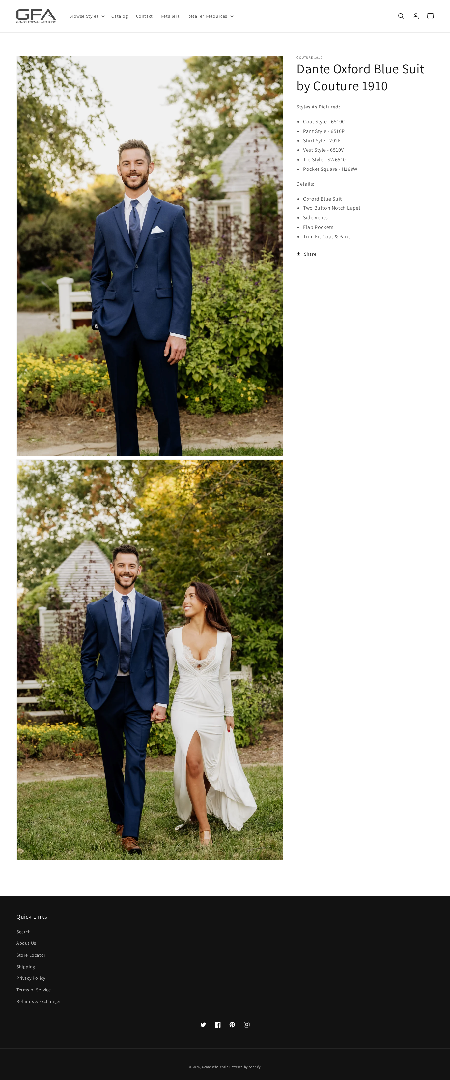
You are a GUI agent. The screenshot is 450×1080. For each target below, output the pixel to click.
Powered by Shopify (245, 1067)
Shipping (25, 967)
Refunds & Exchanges (38, 1001)
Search (23, 932)
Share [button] (310, 254)
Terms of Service (33, 990)
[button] (401, 16)
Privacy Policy (30, 978)
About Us (26, 943)
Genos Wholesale (215, 1067)
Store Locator (31, 955)
